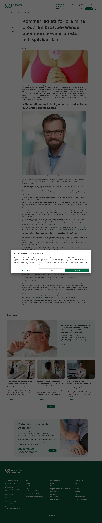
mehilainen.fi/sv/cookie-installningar (30, 264)
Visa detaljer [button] (26, 270)
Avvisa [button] (51, 270)
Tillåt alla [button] (77, 270)
